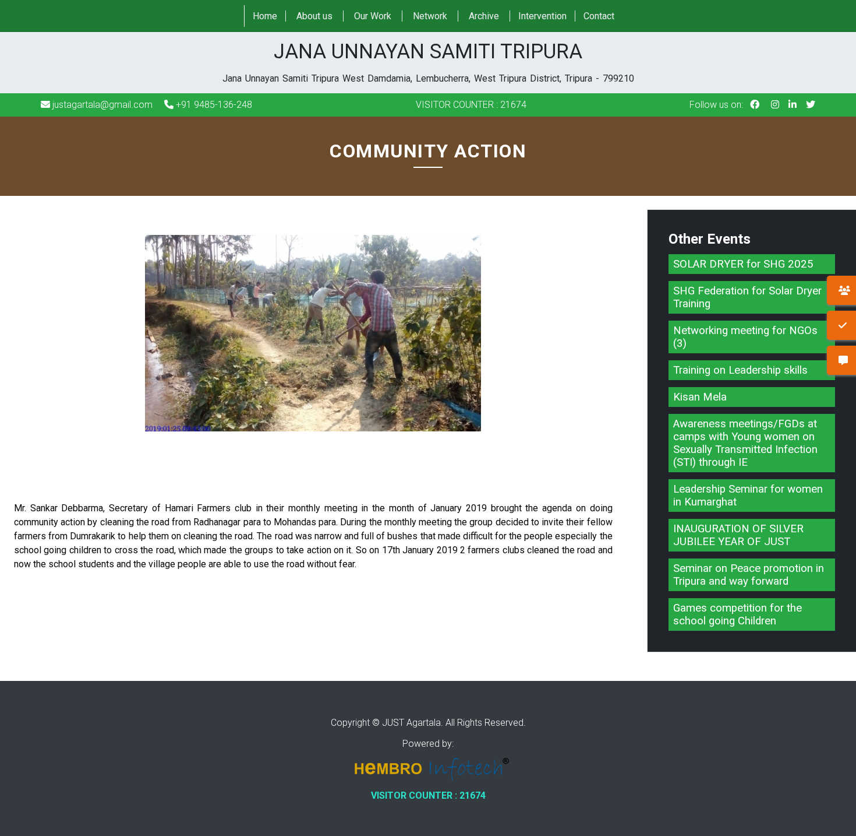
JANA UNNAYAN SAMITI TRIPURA (428, 62)
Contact (598, 16)
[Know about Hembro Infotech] (428, 770)
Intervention (542, 16)
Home (265, 16)
